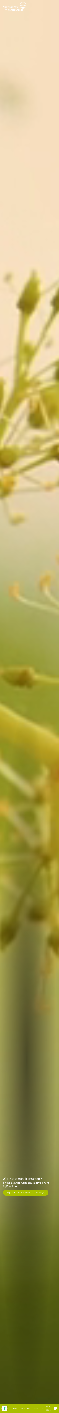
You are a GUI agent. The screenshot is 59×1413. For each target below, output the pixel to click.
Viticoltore (25, 1408)
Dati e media (48, 1408)
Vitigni (14, 1408)
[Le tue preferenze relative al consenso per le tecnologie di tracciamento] (4, 1408)
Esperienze (38, 1408)
